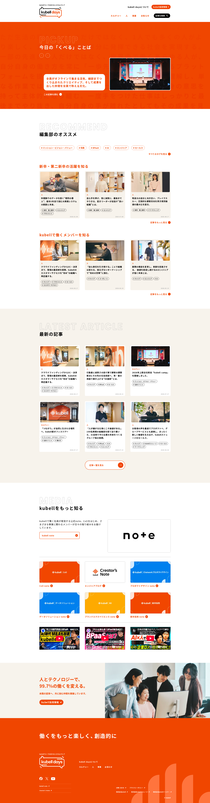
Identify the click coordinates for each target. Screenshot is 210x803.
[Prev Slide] (41, 55)
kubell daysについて (138, 6)
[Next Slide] (48, 55)
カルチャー (116, 15)
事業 (134, 15)
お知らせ (145, 15)
